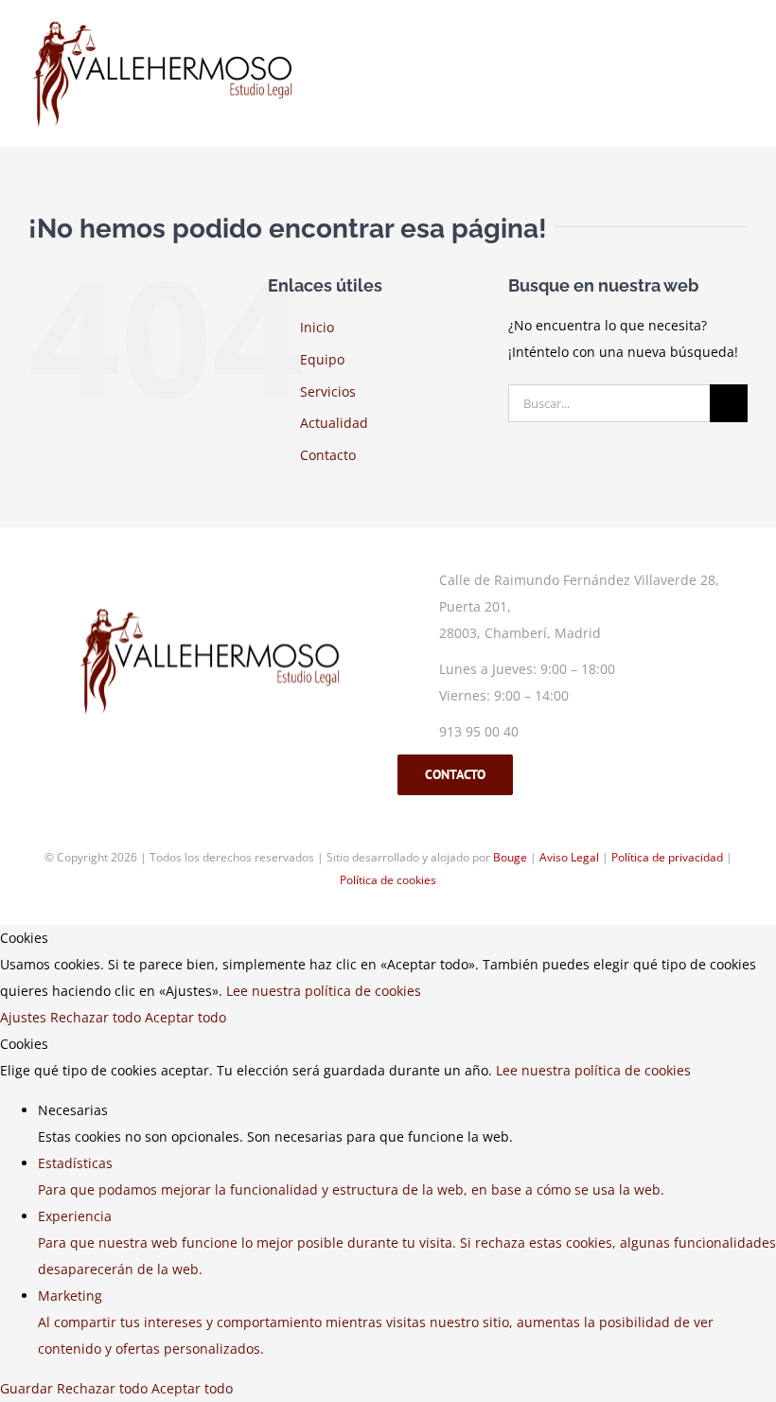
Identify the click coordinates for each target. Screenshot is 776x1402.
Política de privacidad (667, 857)
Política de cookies (388, 880)
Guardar (28, 1388)
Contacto (328, 455)
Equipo (322, 359)
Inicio (317, 327)
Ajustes (25, 1017)
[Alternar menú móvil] (740, 41)
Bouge (510, 857)
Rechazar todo (97, 1017)
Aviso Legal (569, 857)
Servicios (328, 391)
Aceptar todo (185, 1017)
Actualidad (334, 423)
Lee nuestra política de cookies (323, 991)
